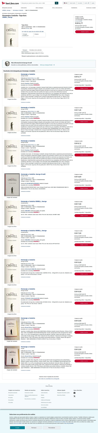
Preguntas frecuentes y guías (63, 392)
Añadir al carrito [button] (85, 31)
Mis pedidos (11, 400)
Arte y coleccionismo (57, 7)
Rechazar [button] (33, 427)
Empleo (42, 397)
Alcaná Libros (28, 327)
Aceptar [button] (17, 427)
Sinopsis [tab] (25, 50)
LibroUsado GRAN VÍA (30, 269)
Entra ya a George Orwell (46, 65)
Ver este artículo (78, 21)
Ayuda (93, 3)
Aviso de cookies (44, 404)
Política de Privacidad (45, 400)
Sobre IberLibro (44, 392)
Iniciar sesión (72, 3)
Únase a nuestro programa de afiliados (31, 396)
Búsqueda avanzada (7, 7)
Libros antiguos (39, 7)
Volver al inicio (49, 386)
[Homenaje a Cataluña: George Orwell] (12, 97)
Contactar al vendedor (25, 102)
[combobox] (38, 3)
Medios (42, 395)
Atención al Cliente (61, 395)
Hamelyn (27, 83)
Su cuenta (80, 3)
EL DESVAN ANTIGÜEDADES (32, 183)
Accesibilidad (44, 407)
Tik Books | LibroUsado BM (32, 298)
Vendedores (74, 7)
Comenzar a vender (91, 7)
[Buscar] (56, 3)
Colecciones (24, 7)
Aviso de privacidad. (69, 423)
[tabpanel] (47, 54)
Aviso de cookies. (18, 423)
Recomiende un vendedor (30, 398)
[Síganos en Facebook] (74, 393)
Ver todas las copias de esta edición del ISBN (33, 31)
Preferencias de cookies (60, 421)
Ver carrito (10, 402)
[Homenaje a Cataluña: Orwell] (12, 339)
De (25, 34)
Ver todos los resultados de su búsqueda (49, 378)
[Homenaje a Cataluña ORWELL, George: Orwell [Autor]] (12, 225)
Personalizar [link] (51, 427)
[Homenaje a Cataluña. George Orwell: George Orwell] (12, 195)
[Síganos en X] (74, 396)
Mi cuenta (10, 397)
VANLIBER (27, 210)
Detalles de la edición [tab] (35, 50)
